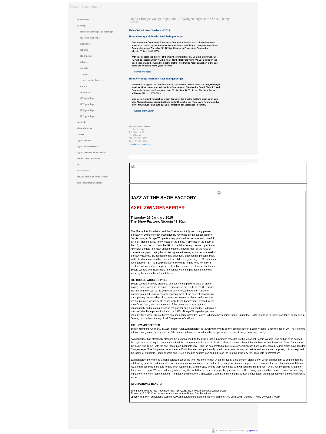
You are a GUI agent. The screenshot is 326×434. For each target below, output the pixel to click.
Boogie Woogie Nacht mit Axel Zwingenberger (156, 78)
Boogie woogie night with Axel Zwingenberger (156, 36)
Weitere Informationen (144, 111)
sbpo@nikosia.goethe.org (140, 144)
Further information (142, 72)
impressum (252, 431)
